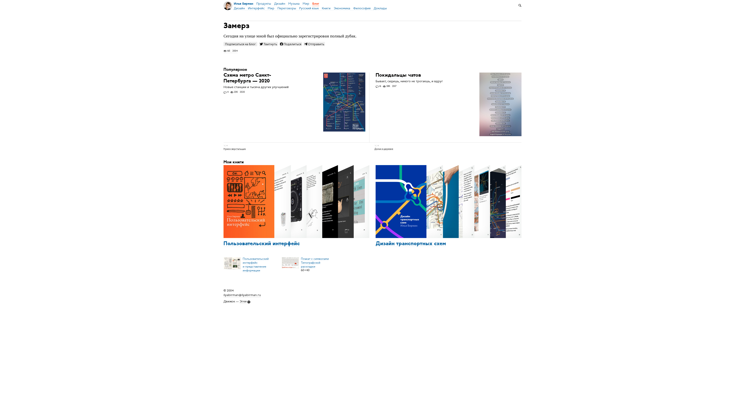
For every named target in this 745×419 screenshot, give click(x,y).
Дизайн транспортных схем (411, 244)
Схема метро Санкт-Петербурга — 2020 (247, 78)
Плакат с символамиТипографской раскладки (315, 262)
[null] (268, 44)
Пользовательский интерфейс (262, 244)
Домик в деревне (383, 148)
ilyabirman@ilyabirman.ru (242, 295)
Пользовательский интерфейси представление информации (256, 264)
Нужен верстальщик (235, 148)
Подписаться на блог (240, 44)
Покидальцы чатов (398, 75)
